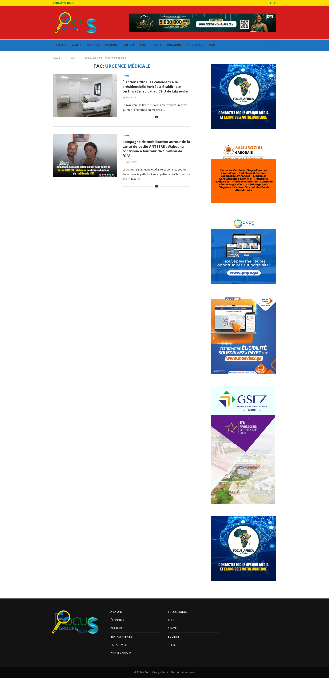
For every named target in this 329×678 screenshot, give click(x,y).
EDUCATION (174, 45)
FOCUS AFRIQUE (120, 653)
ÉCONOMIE (93, 45)
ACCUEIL (61, 45)
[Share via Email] (156, 117)
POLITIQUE (111, 45)
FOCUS (211, 45)
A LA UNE (116, 612)
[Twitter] (274, 3)
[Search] (274, 45)
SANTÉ (157, 45)
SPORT (144, 45)
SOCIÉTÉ (76, 45)
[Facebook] (270, 3)
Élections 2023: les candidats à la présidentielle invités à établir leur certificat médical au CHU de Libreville (155, 87)
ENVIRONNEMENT (122, 636)
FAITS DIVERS (194, 45)
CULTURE (129, 45)
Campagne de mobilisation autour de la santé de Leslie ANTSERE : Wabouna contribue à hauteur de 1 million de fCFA (156, 148)
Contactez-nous (63, 3)
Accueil (57, 57)
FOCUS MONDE (178, 612)
